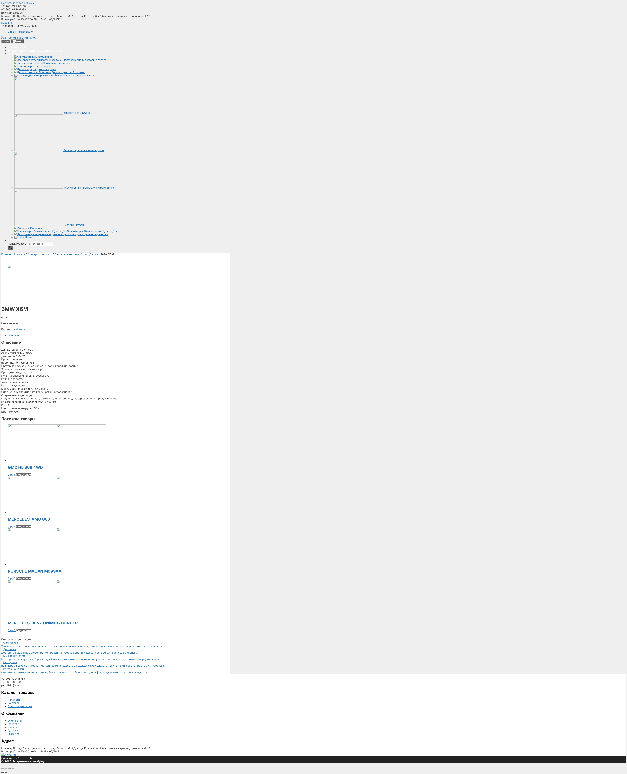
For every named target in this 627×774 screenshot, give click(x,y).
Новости (13, 724)
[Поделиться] (6, 768)
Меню (18, 41)
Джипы (93, 254)
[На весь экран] (9, 768)
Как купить (15, 727)
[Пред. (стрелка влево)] (2, 772)
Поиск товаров (17, 243)
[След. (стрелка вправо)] (6, 772)
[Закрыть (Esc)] (2, 768)
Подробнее (23, 474)
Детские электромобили (71, 254)
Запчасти (14, 699)
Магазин (19, 254)
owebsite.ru (32, 758)
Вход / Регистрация (20, 31)
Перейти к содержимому (17, 3)
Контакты (14, 703)
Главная (6, 254)
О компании (15, 720)
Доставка (14, 730)
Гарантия (14, 733)
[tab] (119, 335)
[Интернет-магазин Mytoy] (18, 37)
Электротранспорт (40, 254)
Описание (14, 335)
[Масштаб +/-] (13, 768)
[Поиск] (10, 248)
